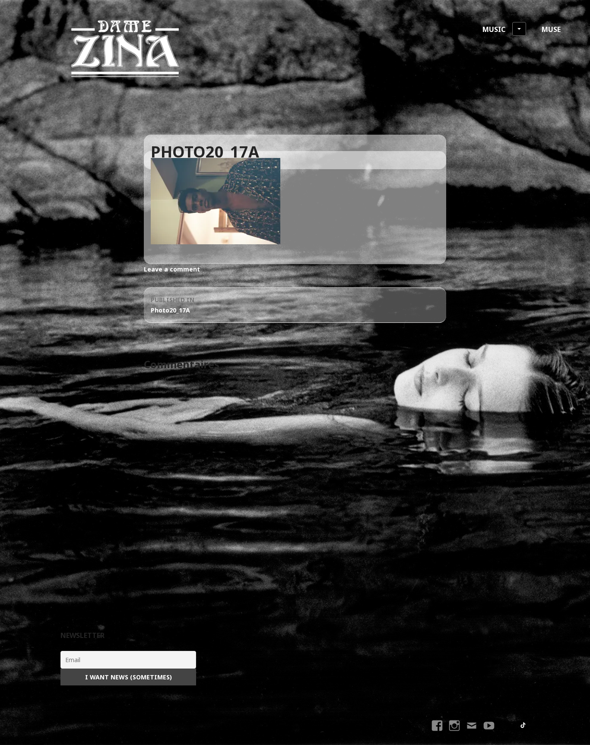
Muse (551, 29)
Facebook (438, 733)
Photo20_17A (172, 305)
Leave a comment (172, 269)
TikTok (523, 726)
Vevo (490, 733)
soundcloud (507, 726)
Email (472, 733)
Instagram (454, 733)
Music (493, 29)
